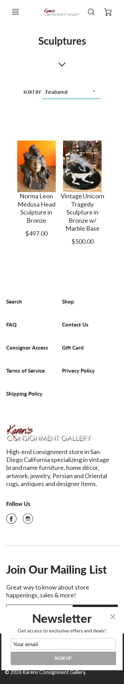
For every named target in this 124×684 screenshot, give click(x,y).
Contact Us (75, 325)
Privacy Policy (78, 371)
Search (14, 302)
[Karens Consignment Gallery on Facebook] (11, 521)
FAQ (11, 325)
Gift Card (73, 348)
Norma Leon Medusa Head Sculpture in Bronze (36, 208)
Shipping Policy (24, 394)
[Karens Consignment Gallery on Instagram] (28, 521)
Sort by (32, 92)
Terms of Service (25, 371)
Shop (68, 302)
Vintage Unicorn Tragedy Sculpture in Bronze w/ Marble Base (82, 212)
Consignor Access (27, 348)
